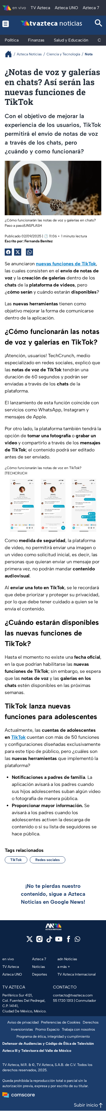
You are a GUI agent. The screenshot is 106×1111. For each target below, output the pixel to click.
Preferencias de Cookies (60, 1022)
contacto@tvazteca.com (73, 995)
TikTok (16, 860)
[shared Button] (29, 252)
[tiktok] (49, 941)
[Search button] (99, 23)
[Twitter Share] (17, 252)
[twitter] (29, 941)
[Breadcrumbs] (11, 54)
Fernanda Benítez (38, 241)
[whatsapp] (77, 940)
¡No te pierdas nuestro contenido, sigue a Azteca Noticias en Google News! (53, 894)
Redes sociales (47, 860)
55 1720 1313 (63, 1001)
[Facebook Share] (8, 252)
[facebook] (68, 941)
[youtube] (58, 941)
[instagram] (39, 941)
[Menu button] (5, 23)
